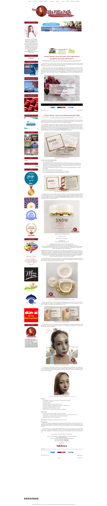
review (70, 60)
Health (57, 1)
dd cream (58, 60)
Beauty (45, 1)
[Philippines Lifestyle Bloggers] (31, 191)
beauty (53, 60)
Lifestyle (35, 1)
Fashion (51, 1)
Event (68, 1)
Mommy (40, 1)
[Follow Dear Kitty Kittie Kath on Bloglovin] (31, 58)
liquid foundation (64, 60)
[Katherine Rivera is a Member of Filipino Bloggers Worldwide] (31, 300)
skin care (72, 117)
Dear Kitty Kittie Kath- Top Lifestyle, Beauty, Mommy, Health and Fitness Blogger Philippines (55, 504)
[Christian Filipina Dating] (62, 23)
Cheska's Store (66, 439)
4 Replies (81, 455)
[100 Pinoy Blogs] (31, 247)
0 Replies (81, 110)
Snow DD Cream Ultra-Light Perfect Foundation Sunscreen (56, 61)
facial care (58, 117)
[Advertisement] (62, 39)
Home (29, 1)
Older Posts (80, 457)
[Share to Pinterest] (44, 110)
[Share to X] (41, 110)
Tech (63, 1)
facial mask (63, 117)
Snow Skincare (73, 61)
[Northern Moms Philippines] (31, 260)
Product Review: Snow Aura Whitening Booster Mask (62, 115)
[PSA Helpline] (62, 50)
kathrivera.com (28, 39)
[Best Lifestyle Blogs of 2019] (31, 215)
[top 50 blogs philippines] (31, 203)
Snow (73, 60)
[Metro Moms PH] (31, 274)
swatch (78, 61)
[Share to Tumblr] (45, 110)
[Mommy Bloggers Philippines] (31, 287)
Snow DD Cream (78, 60)
